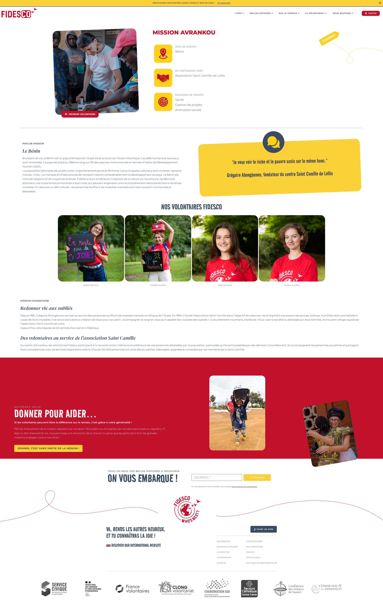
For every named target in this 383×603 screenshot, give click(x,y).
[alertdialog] (191, 3)
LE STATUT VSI (223, 552)
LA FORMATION (224, 557)
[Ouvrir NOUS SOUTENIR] (352, 13)
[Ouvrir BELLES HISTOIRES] (272, 13)
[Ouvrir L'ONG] (243, 13)
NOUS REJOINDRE (254, 547)
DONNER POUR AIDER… (55, 413)
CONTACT (250, 552)
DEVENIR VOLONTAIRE (227, 547)
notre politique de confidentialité (244, 486)
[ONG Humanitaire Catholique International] (19, 12)
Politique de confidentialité (261, 563)
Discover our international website (136, 545)
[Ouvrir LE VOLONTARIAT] (326, 13)
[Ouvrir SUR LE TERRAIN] (299, 13)
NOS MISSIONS (223, 541)
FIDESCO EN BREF (254, 541)
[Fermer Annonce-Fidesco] (380, 2)
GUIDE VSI (221, 563)
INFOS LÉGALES (253, 557)
